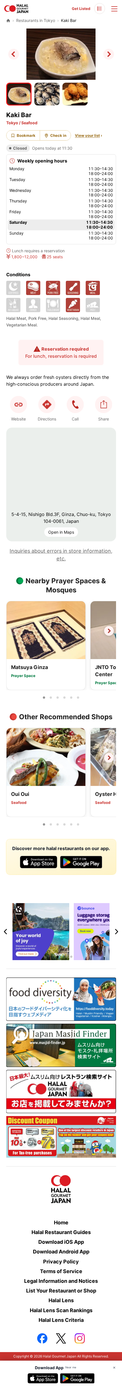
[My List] (99, 8)
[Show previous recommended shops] (13, 758)
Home (61, 1223)
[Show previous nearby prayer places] (13, 631)
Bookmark (26, 135)
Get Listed (81, 8)
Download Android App (61, 1252)
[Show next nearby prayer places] (109, 631)
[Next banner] (116, 931)
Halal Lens (61, 1300)
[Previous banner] (5, 931)
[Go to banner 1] (50, 956)
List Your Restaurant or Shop (61, 1291)
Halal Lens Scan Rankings (61, 1310)
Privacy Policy (61, 1262)
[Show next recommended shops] (109, 758)
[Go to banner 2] (57, 956)
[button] (75, 404)
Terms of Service (61, 1271)
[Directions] (46, 404)
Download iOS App (61, 1242)
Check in (58, 135)
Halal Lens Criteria (61, 1320)
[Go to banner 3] (64, 956)
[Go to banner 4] (71, 956)
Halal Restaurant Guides (61, 1232)
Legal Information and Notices (61, 1281)
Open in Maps (61, 532)
